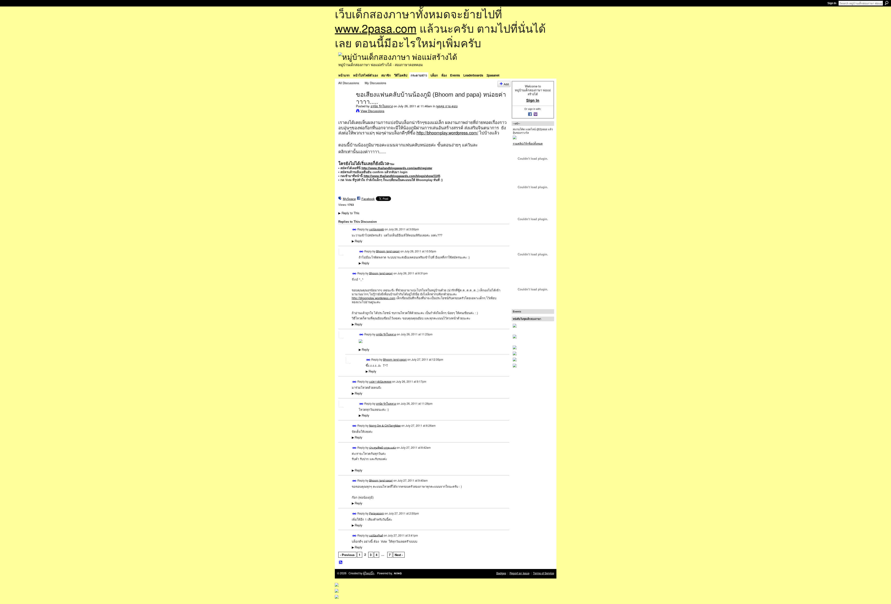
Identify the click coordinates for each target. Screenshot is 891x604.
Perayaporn (376, 513)
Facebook (368, 199)
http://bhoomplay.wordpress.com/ (447, 133)
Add (506, 84)
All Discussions (348, 83)
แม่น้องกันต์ (376, 535)
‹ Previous (347, 555)
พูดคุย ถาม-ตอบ (447, 106)
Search (886, 3)
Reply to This (348, 213)
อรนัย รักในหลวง (382, 106)
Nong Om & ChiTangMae (385, 425)
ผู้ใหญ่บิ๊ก (368, 573)
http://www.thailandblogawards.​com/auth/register (397, 168)
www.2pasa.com (375, 28)
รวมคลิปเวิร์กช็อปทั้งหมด (528, 143)
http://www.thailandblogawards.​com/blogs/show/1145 (402, 176)
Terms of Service (543, 573)
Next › (399, 555)
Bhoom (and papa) (388, 251)
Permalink (354, 229)
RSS (341, 562)
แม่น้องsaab (376, 229)
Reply (357, 241)
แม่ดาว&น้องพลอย (380, 381)
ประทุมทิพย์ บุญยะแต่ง (382, 447)
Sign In (831, 3)
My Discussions (375, 83)
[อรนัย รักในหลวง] (345, 104)
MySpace (349, 199)
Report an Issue (519, 573)
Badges (501, 573)
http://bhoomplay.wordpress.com (373, 298)
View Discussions (372, 111)
